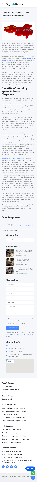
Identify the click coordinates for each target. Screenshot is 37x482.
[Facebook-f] (3, 466)
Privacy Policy (15, 334)
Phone (25, 323)
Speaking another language (11, 158)
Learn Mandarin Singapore (15, 478)
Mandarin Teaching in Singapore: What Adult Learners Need (22, 260)
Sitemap (27, 478)
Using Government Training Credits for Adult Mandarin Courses (24, 251)
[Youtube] (15, 466)
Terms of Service (27, 334)
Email (9, 323)
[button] (2, 3)
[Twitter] (7, 466)
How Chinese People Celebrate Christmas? (20, 226)
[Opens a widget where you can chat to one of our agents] (30, 468)
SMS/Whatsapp (17, 323)
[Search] (32, 240)
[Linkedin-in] (11, 466)
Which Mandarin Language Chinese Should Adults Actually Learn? (25, 269)
